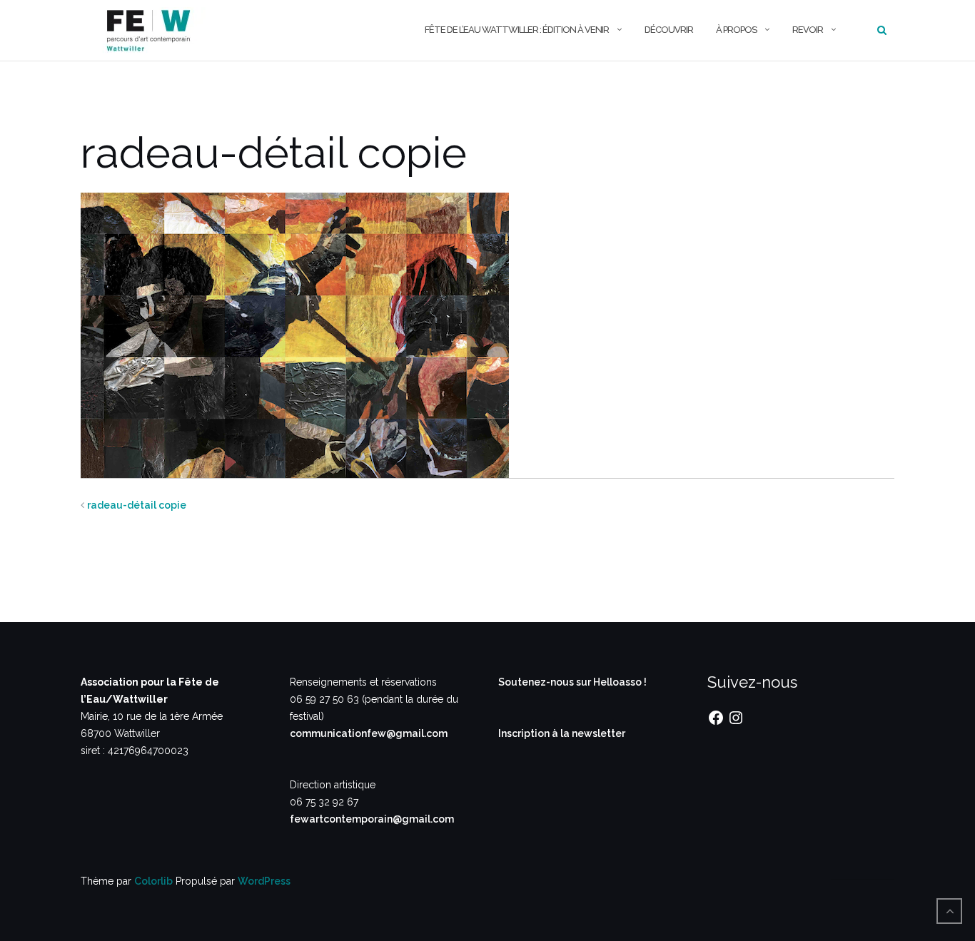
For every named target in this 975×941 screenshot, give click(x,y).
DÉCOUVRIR (669, 29)
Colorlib (153, 881)
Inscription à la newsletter (561, 733)
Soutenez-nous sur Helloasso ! (572, 682)
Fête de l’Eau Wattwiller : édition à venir (517, 29)
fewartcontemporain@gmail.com (372, 819)
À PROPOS (736, 29)
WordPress (264, 881)
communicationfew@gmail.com (369, 733)
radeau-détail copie (136, 505)
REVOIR (807, 29)
